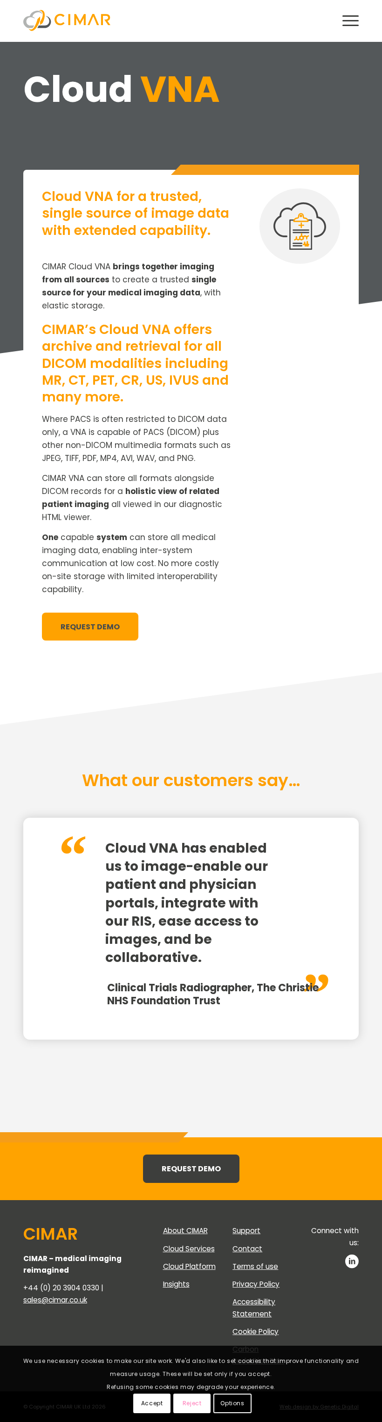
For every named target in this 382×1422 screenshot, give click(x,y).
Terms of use (255, 1266)
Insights (176, 1284)
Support (246, 1230)
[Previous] (300, 841)
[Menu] (346, 21)
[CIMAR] (66, 21)
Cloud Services (189, 1249)
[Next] (321, 841)
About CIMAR (185, 1230)
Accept (152, 1403)
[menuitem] (346, 21)
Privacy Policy (256, 1284)
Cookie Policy (255, 1331)
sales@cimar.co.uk (55, 1300)
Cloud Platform (189, 1266)
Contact (247, 1249)
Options (232, 1403)
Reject (192, 1403)
